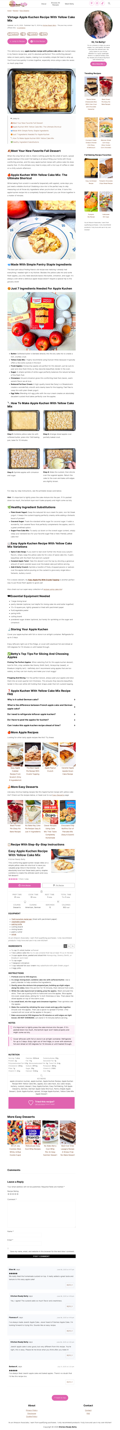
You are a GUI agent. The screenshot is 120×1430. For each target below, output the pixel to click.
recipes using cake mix (52, 589)
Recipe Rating (13, 1191)
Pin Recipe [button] (60, 885)
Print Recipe (26, 885)
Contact (88, 1410)
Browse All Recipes (55, 4)
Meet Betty (69, 4)
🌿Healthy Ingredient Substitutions (25, 142)
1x (65, 946)
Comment (12, 1199)
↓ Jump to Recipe (17, 41)
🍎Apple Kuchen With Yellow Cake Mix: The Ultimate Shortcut (36, 127)
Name (10, 1231)
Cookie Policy (31, 1416)
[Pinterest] (91, 3)
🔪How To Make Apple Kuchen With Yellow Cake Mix (32, 138)
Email (10, 1240)
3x (73, 946)
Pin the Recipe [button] (39, 41)
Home (9, 10)
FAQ (88, 1413)
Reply (70, 1285)
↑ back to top (60, 1398)
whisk (13, 934)
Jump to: (16, 118)
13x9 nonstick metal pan (21, 919)
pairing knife (16, 924)
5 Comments (21, 28)
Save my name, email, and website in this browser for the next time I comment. (42, 1251)
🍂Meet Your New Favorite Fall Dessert (27, 123)
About (43, 4)
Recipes (15, 10)
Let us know (40, 1104)
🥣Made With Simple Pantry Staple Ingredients (30, 131)
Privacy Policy (32, 1410)
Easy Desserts (24, 10)
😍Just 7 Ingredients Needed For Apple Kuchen (30, 134)
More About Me (97, 64)
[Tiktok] (102, 3)
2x (69, 946)
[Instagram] (97, 3)
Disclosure (31, 1413)
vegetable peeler (18, 922)
